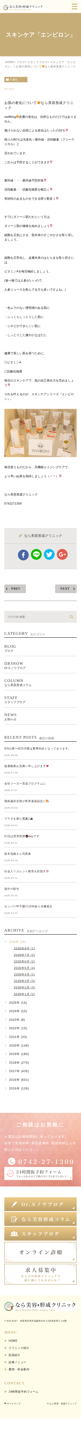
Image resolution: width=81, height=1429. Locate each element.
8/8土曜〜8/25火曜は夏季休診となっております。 (37, 748)
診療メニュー (17, 1362)
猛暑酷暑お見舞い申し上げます (25, 766)
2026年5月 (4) (24, 968)
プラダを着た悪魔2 (17, 818)
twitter (49, 554)
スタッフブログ (38, 62)
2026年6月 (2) (24, 961)
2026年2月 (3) (24, 987)
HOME (9, 62)
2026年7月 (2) (24, 954)
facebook (23, 555)
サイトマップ (14, 1403)
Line (36, 554)
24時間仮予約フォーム (23, 1391)
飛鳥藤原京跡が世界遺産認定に (25, 801)
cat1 (13, 79)
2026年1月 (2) (24, 994)
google (62, 554)
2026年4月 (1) (24, 974)
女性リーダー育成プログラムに (25, 783)
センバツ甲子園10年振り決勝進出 (28, 906)
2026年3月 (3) (24, 981)
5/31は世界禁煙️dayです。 (23, 836)
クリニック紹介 (19, 1348)
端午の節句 (11, 888)
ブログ (21, 62)
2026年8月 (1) (24, 948)
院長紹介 (15, 1355)
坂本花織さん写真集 (17, 853)
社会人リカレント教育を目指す (25, 871)
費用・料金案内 (19, 1369)
